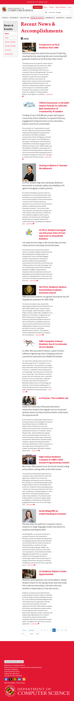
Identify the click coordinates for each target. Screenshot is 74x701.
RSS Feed (24, 679)
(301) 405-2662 (17, 676)
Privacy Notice (20, 683)
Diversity (60, 18)
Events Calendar (10, 42)
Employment (38, 7)
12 (65, 630)
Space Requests (61, 7)
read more (29, 224)
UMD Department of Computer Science (17, 9)
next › (32, 634)
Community (50, 18)
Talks (6, 38)
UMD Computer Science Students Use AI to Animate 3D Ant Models (53, 344)
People (5, 18)
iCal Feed (8, 50)
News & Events (37, 18)
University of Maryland (37, 2)
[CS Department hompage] (37, 690)
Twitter (10, 679)
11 (61, 630)
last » (38, 634)
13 (23, 634)
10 (57, 630)
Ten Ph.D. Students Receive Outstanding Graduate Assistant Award (52, 289)
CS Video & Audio (10, 46)
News (7, 34)
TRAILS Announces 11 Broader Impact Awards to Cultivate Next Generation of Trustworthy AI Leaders (54, 107)
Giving (69, 18)
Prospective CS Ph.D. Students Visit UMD (49, 46)
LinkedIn (19, 679)
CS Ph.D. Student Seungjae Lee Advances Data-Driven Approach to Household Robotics (52, 234)
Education (24, 18)
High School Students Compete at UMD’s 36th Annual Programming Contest (54, 459)
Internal (51, 7)
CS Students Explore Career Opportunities (53, 573)
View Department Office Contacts (14, 662)
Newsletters (9, 54)
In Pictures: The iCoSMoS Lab (53, 398)
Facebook (5, 679)
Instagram (14, 679)
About (45, 7)
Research (14, 18)
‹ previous (31, 630)
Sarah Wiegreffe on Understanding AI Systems (52, 512)
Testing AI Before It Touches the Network (53, 167)
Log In (70, 7)
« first (24, 630)
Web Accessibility (9, 683)
